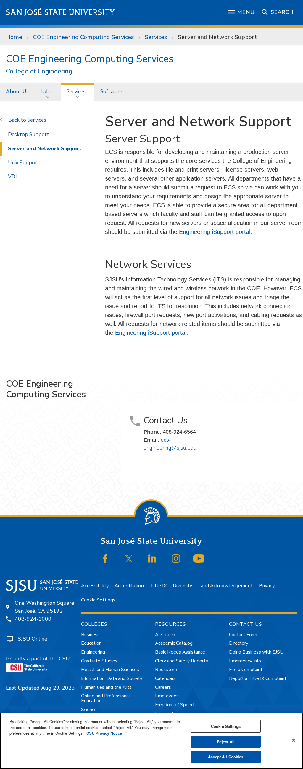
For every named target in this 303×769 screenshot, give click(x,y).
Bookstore (166, 669)
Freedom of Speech (175, 705)
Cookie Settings (98, 599)
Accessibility (95, 585)
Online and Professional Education (105, 698)
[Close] (293, 740)
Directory (238, 643)
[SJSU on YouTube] (199, 558)
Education (91, 643)
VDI (12, 176)
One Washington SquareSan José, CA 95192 (44, 606)
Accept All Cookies (225, 757)
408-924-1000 (33, 618)
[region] (151, 741)
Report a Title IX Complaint (257, 678)
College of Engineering (39, 71)
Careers (163, 687)
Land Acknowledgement (225, 585)
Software (111, 91)
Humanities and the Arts (106, 687)
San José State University (60, 12)
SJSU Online (32, 638)
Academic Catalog (174, 643)
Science (89, 709)
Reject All (226, 741)
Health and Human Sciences (110, 669)
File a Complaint (245, 669)
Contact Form (243, 634)
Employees (167, 696)
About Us (17, 91)
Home (14, 37)
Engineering (93, 652)
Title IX (158, 585)
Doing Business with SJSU (256, 652)
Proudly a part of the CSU (38, 658)
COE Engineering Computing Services (83, 37)
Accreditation (129, 585)
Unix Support (23, 162)
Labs (46, 91)
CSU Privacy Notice (104, 733)
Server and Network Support (45, 148)
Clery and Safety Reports (181, 661)
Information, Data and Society (111, 678)
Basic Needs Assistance (180, 652)
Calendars (165, 678)
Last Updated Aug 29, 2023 (40, 687)
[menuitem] (17, 91)
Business (90, 634)
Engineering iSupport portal (214, 232)
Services (156, 37)
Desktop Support (28, 134)
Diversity (182, 585)
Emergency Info (245, 661)
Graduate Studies (99, 661)
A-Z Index (165, 634)
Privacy (267, 585)
